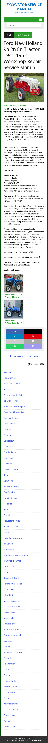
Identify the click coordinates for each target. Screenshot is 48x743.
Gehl (6, 509)
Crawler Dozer (10, 452)
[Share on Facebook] (15, 331)
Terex (6, 669)
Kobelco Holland (11, 578)
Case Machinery (11, 418)
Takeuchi (8, 658)
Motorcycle (9, 618)
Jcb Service (8, 543)
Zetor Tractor (10, 726)
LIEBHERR (8, 595)
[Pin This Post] (33, 336)
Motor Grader (10, 612)
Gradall (7, 515)
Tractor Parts (10, 681)
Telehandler (9, 663)
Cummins (8, 463)
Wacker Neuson (11, 709)
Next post (33, 356)
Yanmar (7, 721)
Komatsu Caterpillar (13, 583)
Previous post (16, 356)
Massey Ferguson (12, 601)
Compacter (9, 440)
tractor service (10, 686)
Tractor (7, 675)
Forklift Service (10, 498)
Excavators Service (12, 486)
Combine (8, 435)
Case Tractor (10, 423)
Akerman (8, 372)
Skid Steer (8, 641)
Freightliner (9, 503)
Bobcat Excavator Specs (14, 406)
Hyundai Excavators (13, 538)
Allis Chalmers (10, 378)
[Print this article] (33, 341)
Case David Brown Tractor (16, 412)
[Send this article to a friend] (15, 341)
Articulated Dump (12, 383)
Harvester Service (12, 520)
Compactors (9, 446)
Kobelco (7, 572)
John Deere (9, 549)
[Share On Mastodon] (33, 346)
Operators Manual (12, 635)
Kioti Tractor (9, 566)
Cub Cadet (8, 458)
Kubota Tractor (11, 589)
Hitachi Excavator (11, 526)
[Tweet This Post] (33, 331)
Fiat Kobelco (9, 492)
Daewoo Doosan (11, 469)
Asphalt (7, 389)
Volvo (6, 698)
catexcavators (19, 106)
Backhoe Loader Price (14, 395)
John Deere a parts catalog (16, 555)
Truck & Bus (9, 692)
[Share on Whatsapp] (15, 346)
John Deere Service (12, 560)
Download (8, 480)
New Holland (9, 623)
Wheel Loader (10, 715)
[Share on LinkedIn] (15, 336)
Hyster (7, 532)
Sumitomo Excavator (13, 652)
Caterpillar (8, 429)
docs (6, 475)
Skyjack (7, 646)
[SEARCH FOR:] (24, 25)
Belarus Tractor (11, 400)
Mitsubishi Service (12, 606)
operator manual (11, 629)
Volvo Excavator (11, 703)
